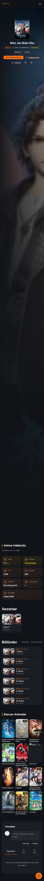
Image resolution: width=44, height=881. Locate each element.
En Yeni (23, 851)
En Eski (34, 851)
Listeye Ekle (34, 58)
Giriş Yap (26, 843)
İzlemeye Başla (15, 57)
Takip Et (17, 63)
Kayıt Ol (35, 843)
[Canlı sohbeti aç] (39, 876)
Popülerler (11, 851)
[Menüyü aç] (40, 4)
